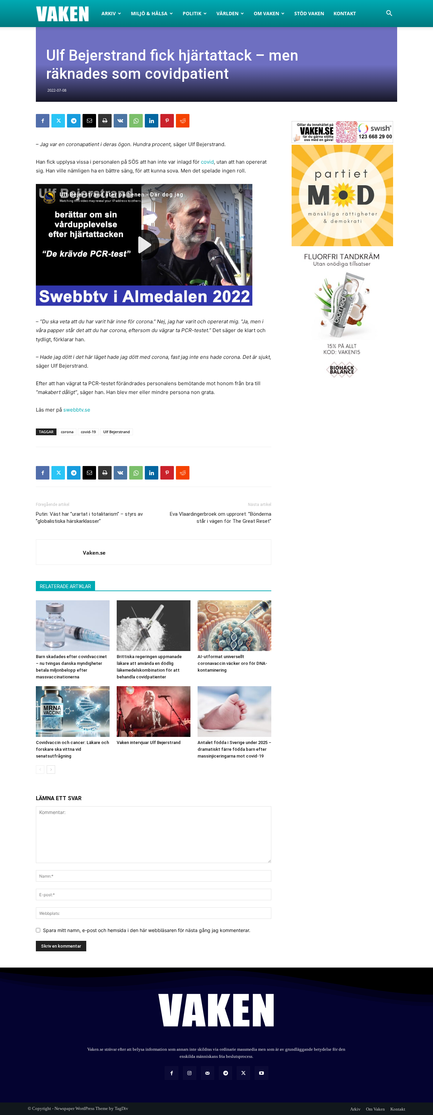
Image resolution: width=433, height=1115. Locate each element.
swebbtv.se (76, 409)
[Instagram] (189, 1072)
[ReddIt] (182, 120)
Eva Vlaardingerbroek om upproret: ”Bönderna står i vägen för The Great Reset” (220, 517)
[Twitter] (58, 120)
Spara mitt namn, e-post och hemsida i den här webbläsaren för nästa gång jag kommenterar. (146, 930)
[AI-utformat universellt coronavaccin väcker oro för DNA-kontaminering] (234, 625)
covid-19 (88, 431)
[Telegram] (74, 120)
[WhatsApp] (136, 120)
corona (67, 431)
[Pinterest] (167, 120)
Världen (227, 13)
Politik (192, 13)
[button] (389, 14)
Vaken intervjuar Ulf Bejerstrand (149, 742)
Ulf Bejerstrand (116, 431)
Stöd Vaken (309, 13)
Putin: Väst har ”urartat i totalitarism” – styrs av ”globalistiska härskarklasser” (89, 517)
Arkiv (108, 13)
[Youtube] (261, 1072)
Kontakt (345, 13)
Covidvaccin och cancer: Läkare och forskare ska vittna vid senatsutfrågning (72, 749)
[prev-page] (40, 769)
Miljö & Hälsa (149, 13)
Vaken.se (94, 552)
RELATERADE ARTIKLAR (65, 586)
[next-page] (51, 769)
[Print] (105, 120)
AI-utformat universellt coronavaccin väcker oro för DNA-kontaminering (232, 663)
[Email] (89, 120)
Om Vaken (266, 13)
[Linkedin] (151, 120)
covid (207, 162)
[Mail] (207, 1072)
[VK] (120, 120)
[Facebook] (42, 120)
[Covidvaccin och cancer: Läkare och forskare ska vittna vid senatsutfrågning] (73, 711)
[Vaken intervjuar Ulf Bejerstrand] (153, 711)
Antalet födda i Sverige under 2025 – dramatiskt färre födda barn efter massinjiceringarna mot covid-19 (234, 749)
